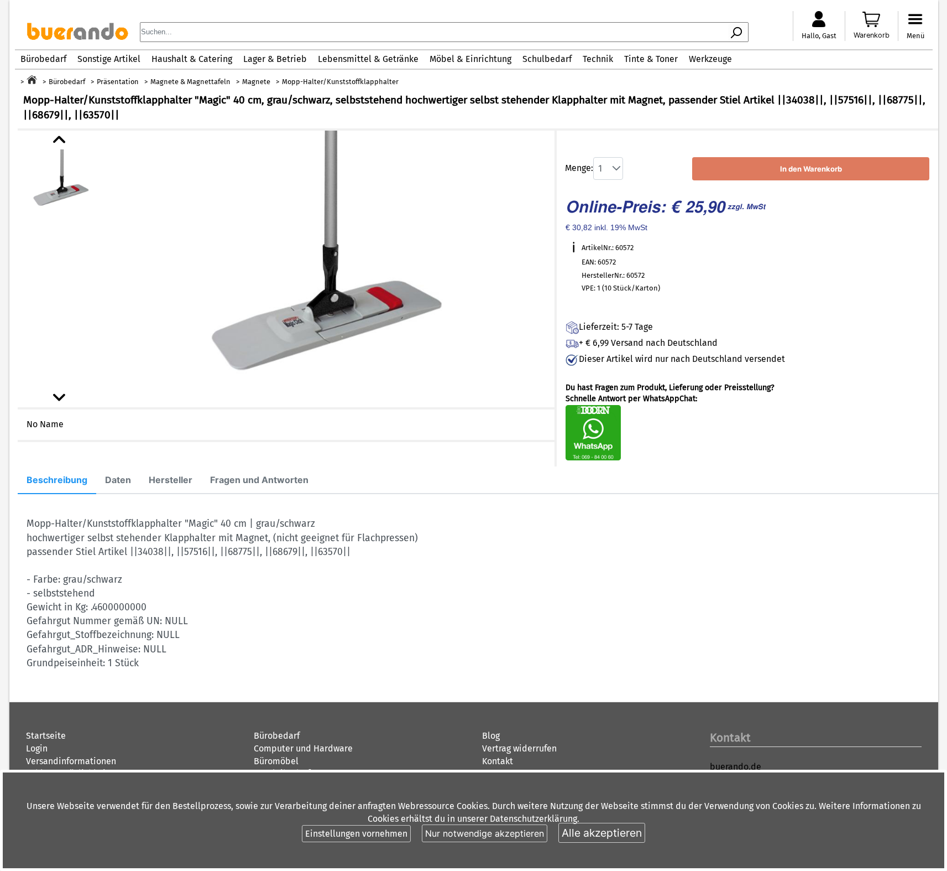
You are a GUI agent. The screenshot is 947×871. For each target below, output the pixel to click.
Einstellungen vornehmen (356, 833)
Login (37, 748)
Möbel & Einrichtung (470, 59)
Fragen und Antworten (259, 479)
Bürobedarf (43, 59)
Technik (598, 59)
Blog (491, 735)
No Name (45, 424)
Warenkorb (872, 35)
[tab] (57, 480)
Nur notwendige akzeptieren (484, 833)
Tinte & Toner (651, 59)
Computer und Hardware (303, 748)
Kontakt (497, 761)
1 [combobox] (600, 168)
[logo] (77, 37)
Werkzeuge (710, 59)
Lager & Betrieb (275, 59)
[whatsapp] (593, 458)
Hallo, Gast (819, 36)
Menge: (579, 167)
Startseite (46, 735)
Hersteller (170, 479)
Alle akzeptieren (602, 832)
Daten (118, 479)
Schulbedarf (547, 59)
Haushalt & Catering (191, 59)
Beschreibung (57, 479)
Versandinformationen (71, 761)
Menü (915, 36)
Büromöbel (276, 761)
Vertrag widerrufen (519, 748)
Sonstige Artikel (108, 59)
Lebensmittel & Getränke (368, 59)
